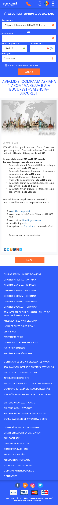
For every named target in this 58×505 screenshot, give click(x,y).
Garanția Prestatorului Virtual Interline (27, 394)
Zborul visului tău (14, 454)
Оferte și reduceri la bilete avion (22, 432)
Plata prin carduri (14, 347)
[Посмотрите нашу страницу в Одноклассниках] (25, 485)
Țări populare (11, 438)
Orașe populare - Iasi (16, 449)
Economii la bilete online (18, 465)
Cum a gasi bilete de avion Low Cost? (25, 418)
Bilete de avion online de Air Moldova (25, 413)
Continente (10, 476)
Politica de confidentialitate (20, 372)
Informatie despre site (16, 377)
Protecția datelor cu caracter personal (28, 383)
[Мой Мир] (14, 248)
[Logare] (40, 3)
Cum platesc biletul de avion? (21, 342)
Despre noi (10, 331)
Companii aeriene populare (19, 470)
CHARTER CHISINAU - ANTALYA (20, 279)
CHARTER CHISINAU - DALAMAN (20, 301)
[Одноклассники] (11, 248)
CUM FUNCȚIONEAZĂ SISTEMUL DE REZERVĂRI (27, 388)
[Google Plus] (17, 248)
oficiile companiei (20, 211)
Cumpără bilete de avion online (21, 427)
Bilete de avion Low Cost (18, 408)
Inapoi (29, 259)
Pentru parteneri (13, 337)
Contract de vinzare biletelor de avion (27, 361)
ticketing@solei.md (32, 220)
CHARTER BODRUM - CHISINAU (20, 295)
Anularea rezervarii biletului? (20, 320)
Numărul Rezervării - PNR (18, 353)
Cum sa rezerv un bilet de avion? (22, 274)
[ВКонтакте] (5, 248)
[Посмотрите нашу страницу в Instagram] (32, 485)
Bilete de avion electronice (19, 402)
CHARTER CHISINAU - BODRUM (20, 290)
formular (28, 226)
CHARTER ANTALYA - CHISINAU (20, 285)
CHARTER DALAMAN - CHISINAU (20, 306)
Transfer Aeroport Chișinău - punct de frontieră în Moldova (27, 314)
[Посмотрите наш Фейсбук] (17, 485)
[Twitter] (8, 248)
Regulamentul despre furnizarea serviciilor (29, 367)
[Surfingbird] (20, 248)
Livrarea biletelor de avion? (20, 326)
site (25, 223)
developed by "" (29, 500)
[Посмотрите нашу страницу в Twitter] (40, 485)
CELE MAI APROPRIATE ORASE (23, 65)
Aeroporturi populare (17, 459)
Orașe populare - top (16, 443)
